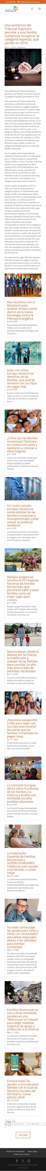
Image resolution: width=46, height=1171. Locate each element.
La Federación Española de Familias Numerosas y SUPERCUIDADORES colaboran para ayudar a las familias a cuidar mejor (22, 863)
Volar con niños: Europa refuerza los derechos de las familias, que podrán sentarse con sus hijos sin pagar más (22, 378)
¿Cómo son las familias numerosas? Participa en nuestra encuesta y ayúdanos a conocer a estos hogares (22, 444)
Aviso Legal (32, 1151)
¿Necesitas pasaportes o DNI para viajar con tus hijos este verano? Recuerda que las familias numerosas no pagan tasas (22, 728)
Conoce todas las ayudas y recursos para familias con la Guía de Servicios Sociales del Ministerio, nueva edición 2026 (23, 1089)
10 (29, 1124)
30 (37, 1124)
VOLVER (23, 1135)
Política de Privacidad (15, 1151)
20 (33, 1124)
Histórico (21, 47)
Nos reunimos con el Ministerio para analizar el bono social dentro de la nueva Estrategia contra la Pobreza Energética (22, 310)
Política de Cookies (22, 1154)
